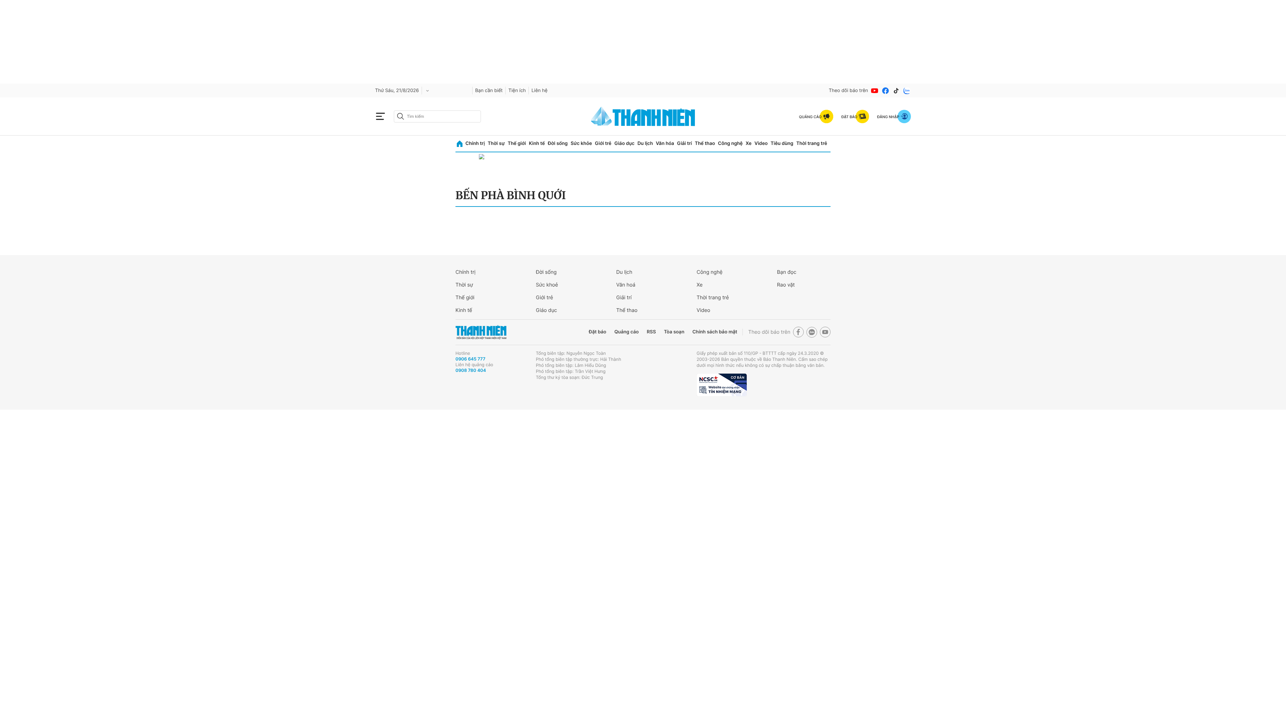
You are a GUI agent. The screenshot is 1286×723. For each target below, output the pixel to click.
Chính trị (475, 143)
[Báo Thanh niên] (480, 332)
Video (761, 143)
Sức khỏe (581, 143)
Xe (748, 143)
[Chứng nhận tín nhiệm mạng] (722, 385)
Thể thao (705, 143)
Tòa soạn (674, 332)
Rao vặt (786, 285)
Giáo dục (624, 143)
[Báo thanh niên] (643, 116)
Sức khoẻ (547, 285)
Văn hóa (665, 143)
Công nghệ (730, 143)
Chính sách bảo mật (714, 332)
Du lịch (645, 143)
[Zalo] (907, 91)
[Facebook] (885, 91)
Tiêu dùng (782, 143)
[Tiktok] (896, 91)
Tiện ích (517, 90)
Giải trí (684, 143)
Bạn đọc (786, 272)
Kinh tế (537, 143)
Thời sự (496, 143)
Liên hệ (539, 90)
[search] (437, 116)
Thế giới (517, 143)
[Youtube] (875, 91)
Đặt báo (597, 332)
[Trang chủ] (459, 144)
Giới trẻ (603, 143)
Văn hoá (625, 285)
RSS (651, 332)
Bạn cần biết (489, 90)
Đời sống (558, 143)
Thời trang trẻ (811, 143)
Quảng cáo (626, 332)
